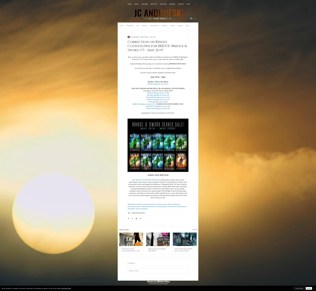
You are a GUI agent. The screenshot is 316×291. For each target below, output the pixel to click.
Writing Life (164, 25)
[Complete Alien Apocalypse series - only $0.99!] (131, 239)
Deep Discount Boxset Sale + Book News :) (183, 250)
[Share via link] (140, 218)
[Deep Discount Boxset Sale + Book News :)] (185, 239)
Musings (172, 25)
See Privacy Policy (66, 288)
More (187, 25)
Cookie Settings (299, 288)
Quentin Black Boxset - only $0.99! (157, 250)
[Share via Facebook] (128, 218)
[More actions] (187, 37)
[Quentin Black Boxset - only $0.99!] (158, 239)
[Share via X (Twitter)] (132, 218)
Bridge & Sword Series (138, 213)
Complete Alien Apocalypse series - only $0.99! (131, 250)
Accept (309, 288)
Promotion (144, 25)
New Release (130, 25)
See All (195, 229)
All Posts (121, 25)
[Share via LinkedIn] (136, 218)
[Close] (314, 288)
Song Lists (180, 25)
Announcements (154, 25)
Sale (138, 25)
